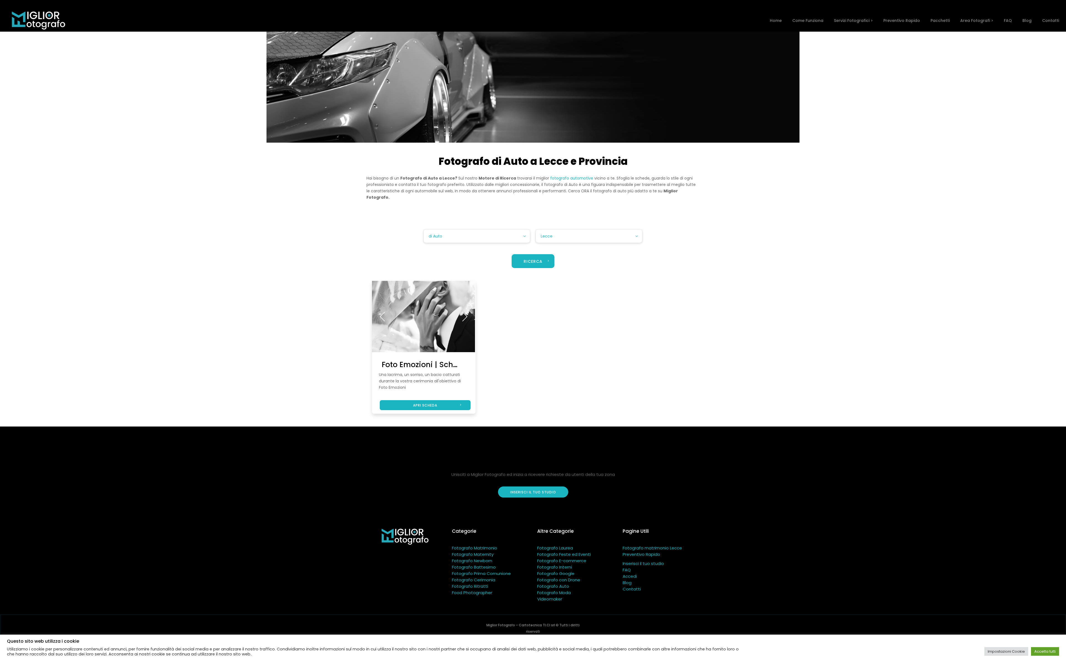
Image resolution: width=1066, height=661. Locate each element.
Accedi (630, 576)
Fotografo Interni (554, 567)
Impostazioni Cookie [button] (1006, 651)
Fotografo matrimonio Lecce (652, 548)
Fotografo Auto (553, 586)
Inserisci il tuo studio (643, 563)
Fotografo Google (555, 573)
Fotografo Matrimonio (474, 548)
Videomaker (549, 599)
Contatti (632, 589)
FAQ (627, 570)
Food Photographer (472, 593)
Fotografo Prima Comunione (481, 573)
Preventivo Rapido (641, 554)
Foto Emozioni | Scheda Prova (436, 365)
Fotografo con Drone (558, 580)
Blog (627, 583)
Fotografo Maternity (473, 554)
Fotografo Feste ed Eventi (564, 554)
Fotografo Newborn (472, 561)
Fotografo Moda (554, 593)
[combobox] (476, 236)
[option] (423, 316)
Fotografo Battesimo (474, 567)
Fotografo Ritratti (470, 586)
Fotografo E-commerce (561, 561)
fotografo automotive (571, 178)
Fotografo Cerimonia (473, 580)
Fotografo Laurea (555, 548)
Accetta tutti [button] (1045, 651)
